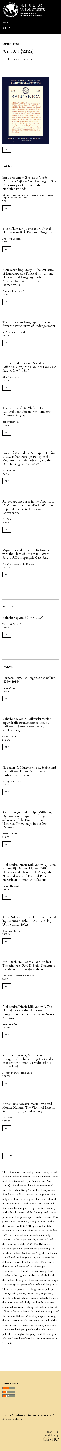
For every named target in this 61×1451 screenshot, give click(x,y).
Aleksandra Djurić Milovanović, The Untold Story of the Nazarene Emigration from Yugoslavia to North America (28, 1012)
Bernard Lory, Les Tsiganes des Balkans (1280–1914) (29, 680)
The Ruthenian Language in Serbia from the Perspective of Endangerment (28, 324)
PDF (7, 150)
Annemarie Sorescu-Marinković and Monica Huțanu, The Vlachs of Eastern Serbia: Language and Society (28, 1107)
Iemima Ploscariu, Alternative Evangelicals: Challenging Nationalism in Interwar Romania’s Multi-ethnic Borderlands (29, 1061)
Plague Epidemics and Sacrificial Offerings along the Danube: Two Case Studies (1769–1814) (29, 367)
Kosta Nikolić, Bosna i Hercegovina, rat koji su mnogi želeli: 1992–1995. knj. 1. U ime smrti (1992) (29, 921)
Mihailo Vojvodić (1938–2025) (22, 618)
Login (5, 22)
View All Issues (12, 1156)
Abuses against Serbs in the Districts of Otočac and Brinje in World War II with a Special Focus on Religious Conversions (29, 507)
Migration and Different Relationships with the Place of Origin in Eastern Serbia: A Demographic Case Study (28, 554)
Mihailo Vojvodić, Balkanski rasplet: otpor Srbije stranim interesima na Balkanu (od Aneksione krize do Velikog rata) (26, 724)
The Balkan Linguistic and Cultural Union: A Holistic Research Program (27, 231)
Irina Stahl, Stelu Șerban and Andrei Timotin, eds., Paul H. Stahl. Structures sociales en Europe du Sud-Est (28, 965)
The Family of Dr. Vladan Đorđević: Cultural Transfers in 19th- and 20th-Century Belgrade (27, 412)
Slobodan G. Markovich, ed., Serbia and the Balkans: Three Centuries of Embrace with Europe (29, 771)
